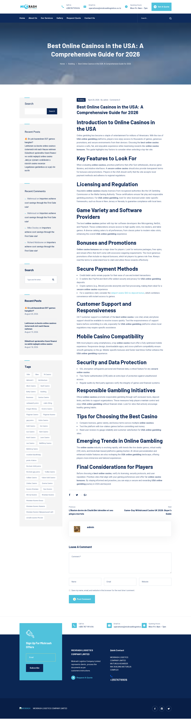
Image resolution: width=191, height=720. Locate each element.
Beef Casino (45, 386)
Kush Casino (30, 437)
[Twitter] (77, 495)
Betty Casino (31, 392)
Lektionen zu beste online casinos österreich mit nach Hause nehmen (40, 326)
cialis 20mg (48, 403)
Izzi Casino (30, 432)
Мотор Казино (31, 495)
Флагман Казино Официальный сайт (39, 512)
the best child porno (33, 466)
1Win (28, 374)
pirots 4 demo (31, 460)
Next (170, 507)
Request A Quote (85, 677)
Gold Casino (30, 426)
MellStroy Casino (45, 443)
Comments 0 (115, 100)
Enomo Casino (47, 409)
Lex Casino (30, 443)
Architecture (42, 380)
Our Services (47, 18)
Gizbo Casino (43, 420)
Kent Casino (43, 432)
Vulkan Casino (31, 477)
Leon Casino (44, 437)
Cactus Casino (43, 397)
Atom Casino (31, 386)
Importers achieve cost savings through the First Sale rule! (40, 203)
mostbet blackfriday (33, 455)
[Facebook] (69, 495)
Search (29, 104)
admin (105, 100)
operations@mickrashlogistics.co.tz (105, 8)
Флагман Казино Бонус (34, 500)
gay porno (30, 420)
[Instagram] (162, 709)
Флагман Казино (48, 495)
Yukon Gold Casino (48, 477)
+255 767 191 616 (86, 626)
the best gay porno (33, 472)
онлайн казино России (34, 518)
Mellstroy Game (32, 449)
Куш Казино (47, 489)
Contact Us (89, 18)
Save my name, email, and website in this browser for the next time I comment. (103, 590)
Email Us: (92, 5)
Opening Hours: (136, 5)
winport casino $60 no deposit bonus (127, 293)
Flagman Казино (49, 414)
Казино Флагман (32, 489)
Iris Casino (44, 426)
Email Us (117, 623)
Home (22, 18)
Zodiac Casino (31, 483)
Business (29, 397)
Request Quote (74, 18)
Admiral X (29, 380)
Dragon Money (31, 409)
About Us (33, 18)
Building (71, 64)
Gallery (60, 18)
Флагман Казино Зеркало (35, 506)
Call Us (68, 5)
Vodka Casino (50, 472)
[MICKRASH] (28, 7)
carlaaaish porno (32, 403)
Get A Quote (163, 6)
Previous (72, 507)
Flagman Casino (32, 414)
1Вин (37, 374)
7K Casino (47, 374)
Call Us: (81, 623)
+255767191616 (73, 8)
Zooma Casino (47, 483)
